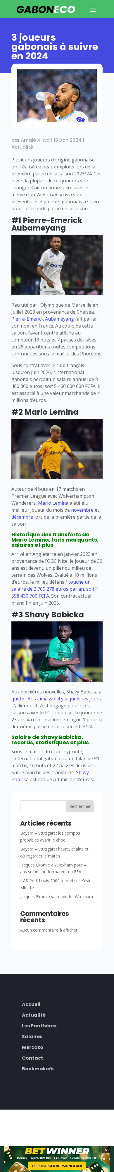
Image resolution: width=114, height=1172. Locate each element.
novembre (82, 510)
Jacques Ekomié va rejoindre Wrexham (56, 896)
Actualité (22, 147)
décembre (22, 517)
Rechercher (80, 806)
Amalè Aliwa (35, 140)
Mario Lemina (53, 503)
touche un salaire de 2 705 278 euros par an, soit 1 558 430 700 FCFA (54, 589)
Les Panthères (39, 1025)
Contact (32, 1057)
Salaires (32, 1036)
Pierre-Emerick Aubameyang (42, 319)
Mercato (32, 1046)
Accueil (31, 1003)
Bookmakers (37, 1068)
